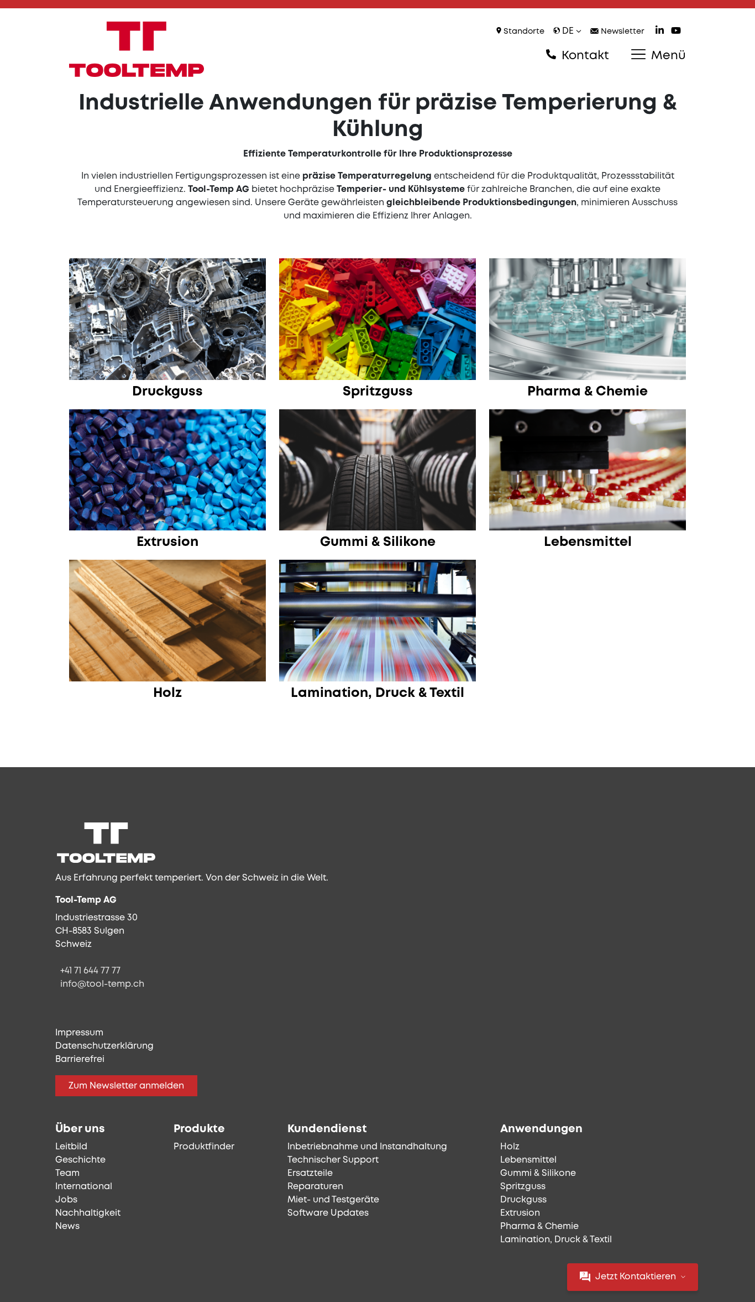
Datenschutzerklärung (104, 1046)
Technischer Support (333, 1160)
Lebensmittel (528, 1160)
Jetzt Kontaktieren (635, 1277)
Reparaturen (315, 1187)
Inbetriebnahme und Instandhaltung (367, 1147)
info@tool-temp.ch (102, 984)
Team (67, 1173)
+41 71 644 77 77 (90, 971)
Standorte (522, 31)
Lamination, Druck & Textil (556, 1240)
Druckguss (523, 1200)
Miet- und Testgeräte (333, 1200)
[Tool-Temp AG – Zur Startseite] (136, 49)
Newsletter (621, 31)
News (67, 1226)
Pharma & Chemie (539, 1226)
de (568, 31)
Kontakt (583, 55)
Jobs (66, 1200)
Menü (667, 55)
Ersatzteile (310, 1173)
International (83, 1187)
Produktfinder (204, 1147)
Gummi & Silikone (538, 1173)
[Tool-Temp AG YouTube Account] (676, 32)
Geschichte (80, 1160)
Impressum (79, 1033)
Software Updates (328, 1213)
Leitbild (71, 1147)
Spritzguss (523, 1187)
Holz (510, 1147)
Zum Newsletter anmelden (126, 1086)
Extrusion (520, 1213)
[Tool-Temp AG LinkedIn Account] (659, 32)
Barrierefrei (79, 1059)
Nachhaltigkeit (87, 1213)
